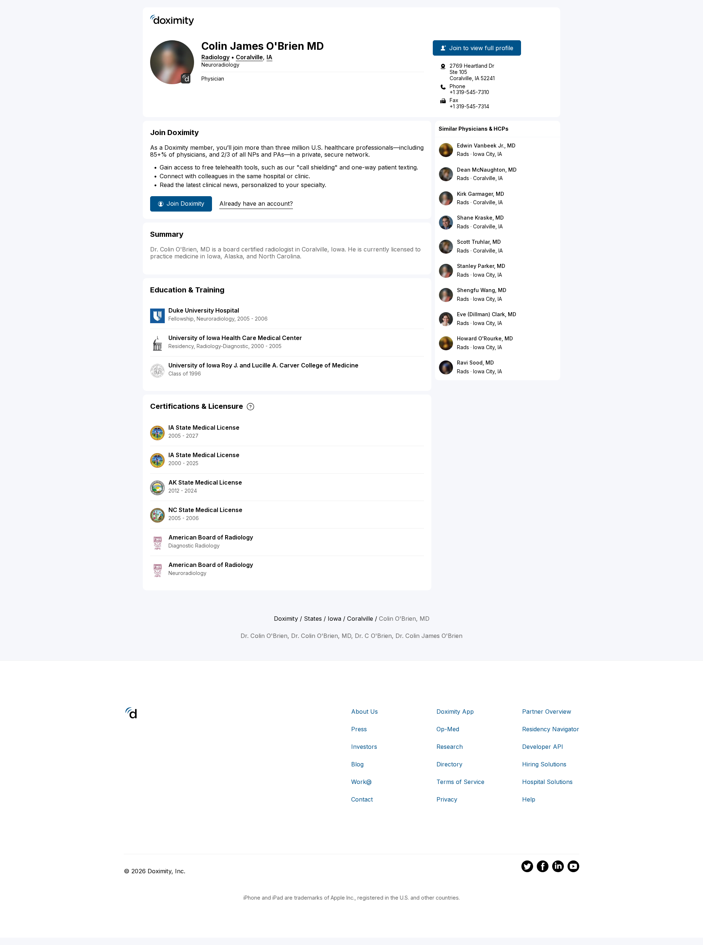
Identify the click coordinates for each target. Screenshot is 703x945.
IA (269, 57)
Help (528, 799)
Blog (357, 764)
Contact (362, 799)
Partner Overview (546, 711)
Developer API (542, 746)
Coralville (249, 57)
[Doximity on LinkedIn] (558, 867)
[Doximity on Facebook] (542, 867)
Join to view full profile (481, 48)
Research (449, 746)
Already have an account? (256, 203)
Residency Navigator (550, 729)
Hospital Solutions (547, 781)
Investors (364, 746)
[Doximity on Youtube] (573, 867)
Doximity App (455, 711)
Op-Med (447, 729)
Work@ (361, 781)
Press (359, 729)
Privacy (446, 799)
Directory (449, 764)
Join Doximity (185, 203)
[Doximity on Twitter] (527, 867)
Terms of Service (460, 781)
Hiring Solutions (544, 764)
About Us (364, 711)
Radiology (215, 57)
